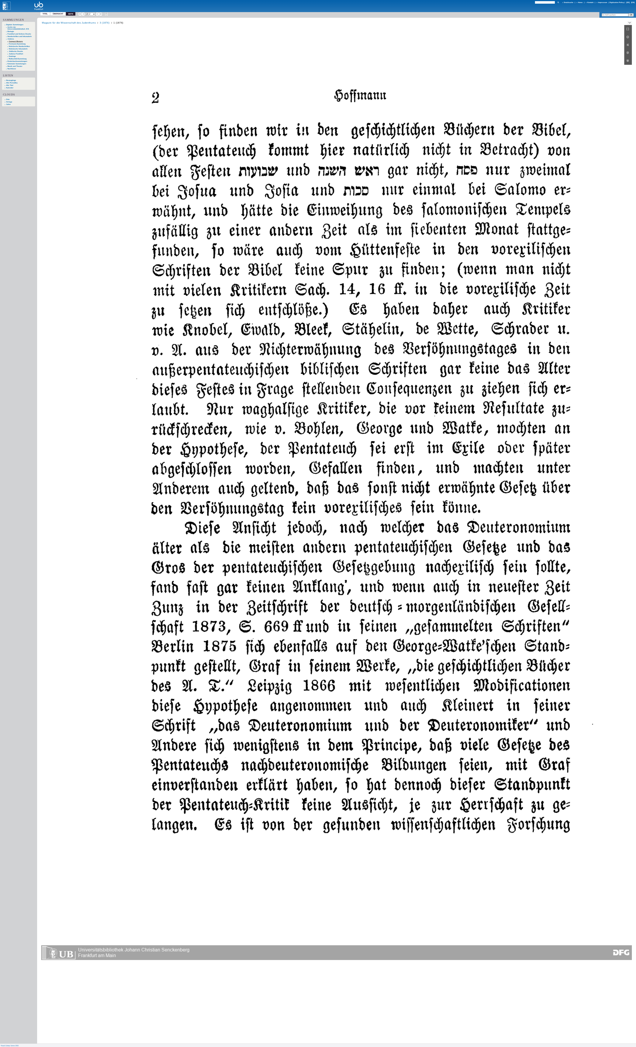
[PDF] (628, 53)
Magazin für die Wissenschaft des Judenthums (69, 22)
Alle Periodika (12, 83)
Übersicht (58, 13)
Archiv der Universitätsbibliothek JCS (18, 28)
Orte (8, 99)
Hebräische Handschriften (19, 46)
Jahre (8, 104)
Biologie (10, 31)
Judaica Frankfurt (16, 54)
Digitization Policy (617, 2)
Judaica (10, 39)
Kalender (9, 88)
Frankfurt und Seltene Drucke (19, 34)
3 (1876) (105, 22)
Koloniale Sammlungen (16, 64)
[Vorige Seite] (83, 14)
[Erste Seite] (80, 14)
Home (580, 2)
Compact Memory (16, 41)
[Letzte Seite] (100, 14)
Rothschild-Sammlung (17, 59)
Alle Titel (9, 85)
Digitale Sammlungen (14, 25)
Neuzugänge (11, 80)
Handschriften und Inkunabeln (19, 36)
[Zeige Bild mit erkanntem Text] (106, 14)
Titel (45, 13)
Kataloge (12, 56)
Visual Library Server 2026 (10, 1046)
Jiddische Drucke (16, 51)
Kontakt (590, 2)
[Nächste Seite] (97, 14)
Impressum (602, 2)
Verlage (9, 102)
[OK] (558, 2)
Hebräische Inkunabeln (18, 49)
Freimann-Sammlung (17, 44)
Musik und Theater (14, 66)
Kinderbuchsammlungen (17, 61)
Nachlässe (11, 69)
